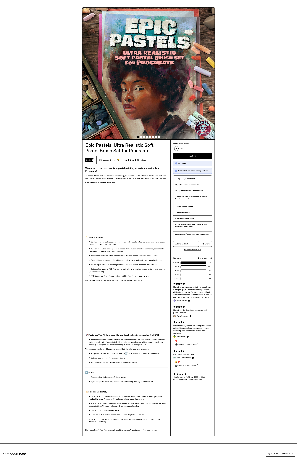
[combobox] (186, 244)
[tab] (138, 137)
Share (207, 244)
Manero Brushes (111, 160)
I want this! (192, 156)
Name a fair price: (181, 143)
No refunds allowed (192, 250)
